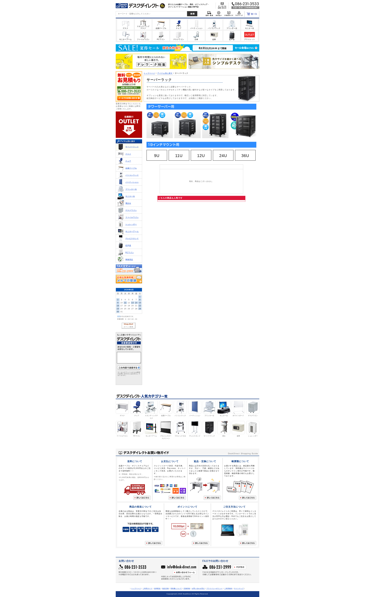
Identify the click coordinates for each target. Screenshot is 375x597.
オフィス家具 (128, 327)
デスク (128, 154)
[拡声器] (231, 36)
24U (223, 155)
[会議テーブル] (160, 24)
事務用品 (129, 259)
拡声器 (128, 245)
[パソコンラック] (214, 24)
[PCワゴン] (160, 36)
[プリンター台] (231, 24)
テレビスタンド (132, 238)
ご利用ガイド (147, 588)
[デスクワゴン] (178, 36)
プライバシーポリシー (214, 588)
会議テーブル (131, 168)
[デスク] (125, 24)
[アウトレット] (249, 36)
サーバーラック (132, 147)
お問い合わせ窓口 (198, 588)
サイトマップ (239, 588)
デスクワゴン (131, 210)
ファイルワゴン (132, 217)
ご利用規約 (228, 588)
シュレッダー (131, 224)
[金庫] (214, 36)
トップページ (149, 73)
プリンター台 (131, 189)
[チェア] (178, 24)
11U (179, 155)
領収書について (176, 588)
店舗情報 (187, 588)
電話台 (128, 203)
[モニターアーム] (125, 36)
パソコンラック (132, 175)
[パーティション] (196, 24)
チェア (128, 161)
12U (201, 155)
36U (245, 155)
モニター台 (130, 196)
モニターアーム (132, 231)
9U (157, 155)
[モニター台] (249, 24)
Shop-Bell (128, 324)
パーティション (132, 182)
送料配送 (157, 588)
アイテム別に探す (165, 73)
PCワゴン (129, 252)
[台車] (196, 36)
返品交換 (165, 588)
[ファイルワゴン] (143, 36)
